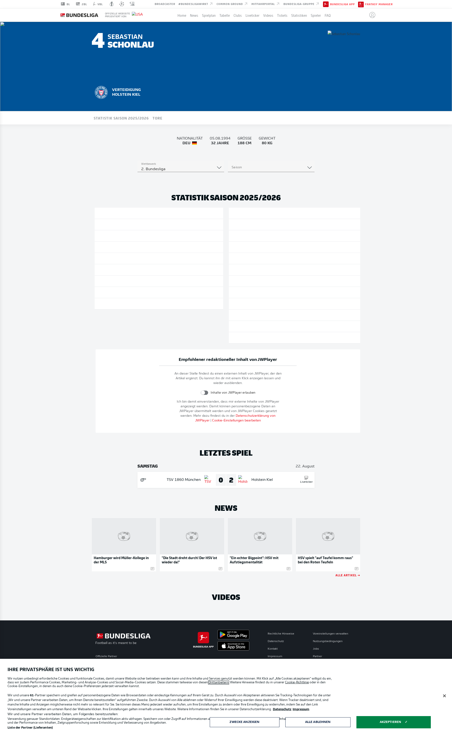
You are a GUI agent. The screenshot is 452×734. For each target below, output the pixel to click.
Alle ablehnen (318, 722)
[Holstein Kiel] (101, 91)
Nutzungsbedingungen (328, 641)
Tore (157, 117)
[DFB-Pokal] (112, 4)
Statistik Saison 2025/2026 (121, 117)
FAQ (328, 15)
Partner (317, 656)
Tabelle (224, 15)
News (194, 15)
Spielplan (209, 15)
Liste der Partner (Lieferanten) (30, 727)
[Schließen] (444, 696)
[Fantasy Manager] (361, 4)
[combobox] (180, 169)
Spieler (316, 15)
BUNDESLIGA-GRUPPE (299, 4)
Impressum (275, 656)
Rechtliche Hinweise (281, 633)
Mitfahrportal (263, 4)
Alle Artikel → (347, 575)
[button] (370, 15)
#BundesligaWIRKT (193, 4)
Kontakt (273, 648)
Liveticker (252, 15)
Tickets (282, 15)
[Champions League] (121, 4)
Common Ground (230, 4)
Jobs (316, 648)
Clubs (238, 15)
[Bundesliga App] (326, 4)
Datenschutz (276, 641)
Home (182, 15)
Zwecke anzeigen (244, 722)
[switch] (204, 392)
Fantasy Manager (379, 4)
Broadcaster (165, 4)
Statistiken (299, 15)
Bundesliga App (342, 4)
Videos (268, 15)
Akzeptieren (390, 722)
